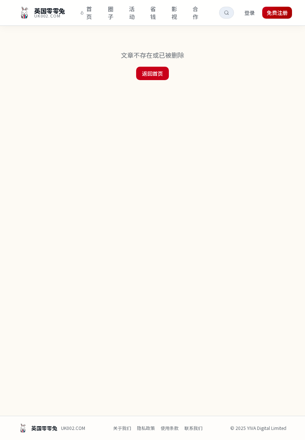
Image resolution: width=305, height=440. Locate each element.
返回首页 (152, 73)
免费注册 (277, 12)
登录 (249, 12)
